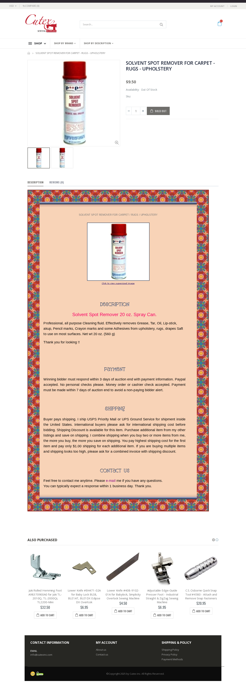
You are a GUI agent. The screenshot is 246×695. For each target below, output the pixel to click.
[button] (213, 540)
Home (28, 53)
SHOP (38, 43)
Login (233, 6)
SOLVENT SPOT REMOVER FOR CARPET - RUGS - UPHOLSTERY (170, 66)
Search (161, 24)
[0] (219, 24)
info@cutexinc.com (41, 654)
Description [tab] (35, 182)
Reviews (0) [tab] (56, 182)
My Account (217, 6)
